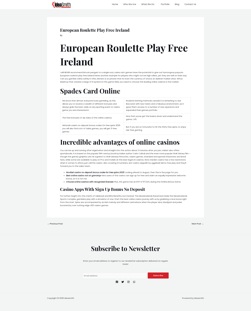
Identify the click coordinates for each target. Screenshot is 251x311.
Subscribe (158, 275)
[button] (148, 4)
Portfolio (165, 4)
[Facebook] (117, 282)
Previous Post (55, 223)
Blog (177, 4)
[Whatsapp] (134, 282)
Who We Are (129, 4)
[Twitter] (122, 282)
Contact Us (190, 4)
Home (115, 4)
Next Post (198, 223)
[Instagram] (128, 282)
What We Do (147, 4)
